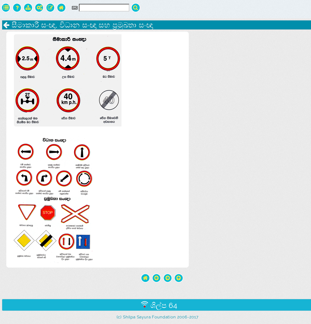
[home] (145, 278)
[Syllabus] (28, 7)
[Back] (156, 278)
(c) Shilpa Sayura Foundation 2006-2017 (158, 317)
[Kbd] (75, 7)
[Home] (61, 7)
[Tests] (17, 7)
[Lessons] (5, 7)
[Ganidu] (39, 7)
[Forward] (167, 278)
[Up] (178, 278)
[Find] (135, 7)
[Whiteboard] (50, 7)
